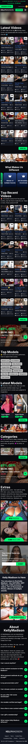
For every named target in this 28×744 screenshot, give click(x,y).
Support (7, 736)
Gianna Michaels (6, 370)
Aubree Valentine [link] (19, 310)
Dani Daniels (5, 377)
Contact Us (22, 738)
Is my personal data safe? (10, 683)
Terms (12, 736)
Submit (20, 564)
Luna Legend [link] (18, 49)
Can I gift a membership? (9, 715)
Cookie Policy (18, 736)
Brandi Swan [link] (4, 122)
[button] (26, 407)
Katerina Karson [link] (19, 271)
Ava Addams (15, 360)
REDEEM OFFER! (6, 6)
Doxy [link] (16, 252)
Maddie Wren (18, 370)
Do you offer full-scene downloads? (9, 696)
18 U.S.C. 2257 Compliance (7, 741)
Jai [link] (16, 67)
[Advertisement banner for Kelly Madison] (14, 158)
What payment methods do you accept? (12, 676)
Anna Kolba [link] (4, 85)
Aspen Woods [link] (5, 47)
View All (23, 148)
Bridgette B (23, 374)
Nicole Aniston (6, 364)
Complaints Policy (7, 738)
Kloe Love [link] (4, 140)
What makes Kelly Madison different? (10, 721)
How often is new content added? (12, 708)
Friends (15, 738)
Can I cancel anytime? (8, 663)
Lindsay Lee (13, 374)
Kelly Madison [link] (19, 122)
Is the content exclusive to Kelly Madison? (12, 669)
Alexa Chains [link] (4, 234)
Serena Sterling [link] (5, 67)
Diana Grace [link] (18, 104)
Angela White (6, 367)
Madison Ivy (15, 367)
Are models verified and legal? (11, 702)
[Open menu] (25, 10)
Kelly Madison (17, 364)
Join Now (19, 10)
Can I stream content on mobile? (12, 689)
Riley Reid (5, 374)
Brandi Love (5, 360)
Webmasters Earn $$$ (21, 741)
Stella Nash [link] (18, 86)
